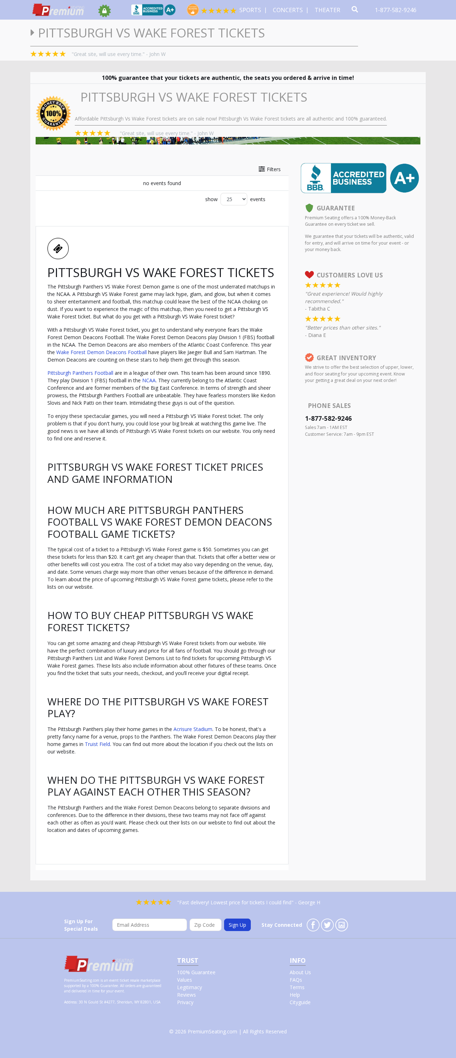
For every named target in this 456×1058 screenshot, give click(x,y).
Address (70, 1002)
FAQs (296, 979)
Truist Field (97, 744)
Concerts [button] (288, 10)
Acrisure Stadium (192, 729)
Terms (297, 987)
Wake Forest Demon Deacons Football (101, 352)
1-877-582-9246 (396, 10)
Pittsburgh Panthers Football (80, 372)
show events (235, 199)
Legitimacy (189, 987)
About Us (300, 972)
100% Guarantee (196, 972)
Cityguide (300, 1002)
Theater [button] (328, 10)
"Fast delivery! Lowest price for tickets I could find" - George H (248, 902)
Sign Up (237, 924)
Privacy (185, 1002)
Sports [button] (251, 10)
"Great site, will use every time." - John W (119, 54)
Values (184, 979)
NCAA (149, 380)
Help (295, 994)
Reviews (186, 994)
